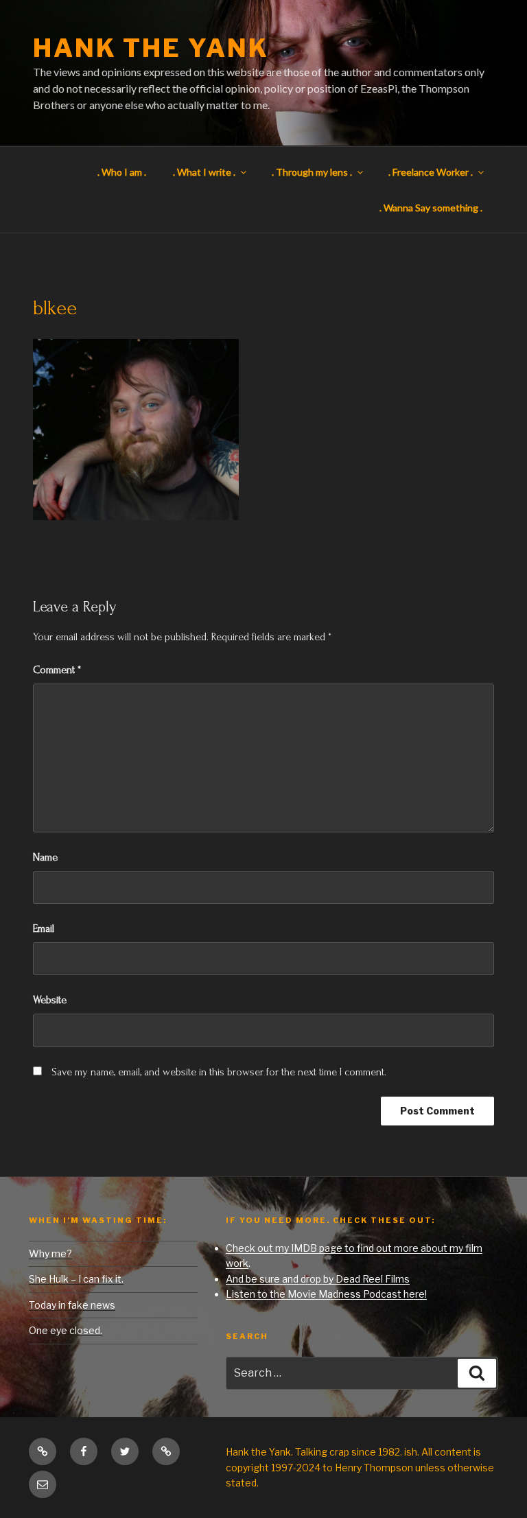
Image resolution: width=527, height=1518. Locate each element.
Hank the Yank (150, 48)
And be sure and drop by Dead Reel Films (318, 1279)
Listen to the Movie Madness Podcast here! (326, 1294)
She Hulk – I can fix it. (76, 1279)
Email (43, 928)
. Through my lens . (312, 172)
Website (50, 1000)
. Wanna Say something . (430, 207)
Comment (57, 670)
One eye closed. (65, 1330)
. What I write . (204, 172)
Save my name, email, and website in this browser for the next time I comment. (218, 1072)
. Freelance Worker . (430, 172)
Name (45, 857)
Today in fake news (72, 1305)
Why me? (50, 1253)
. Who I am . (121, 172)
